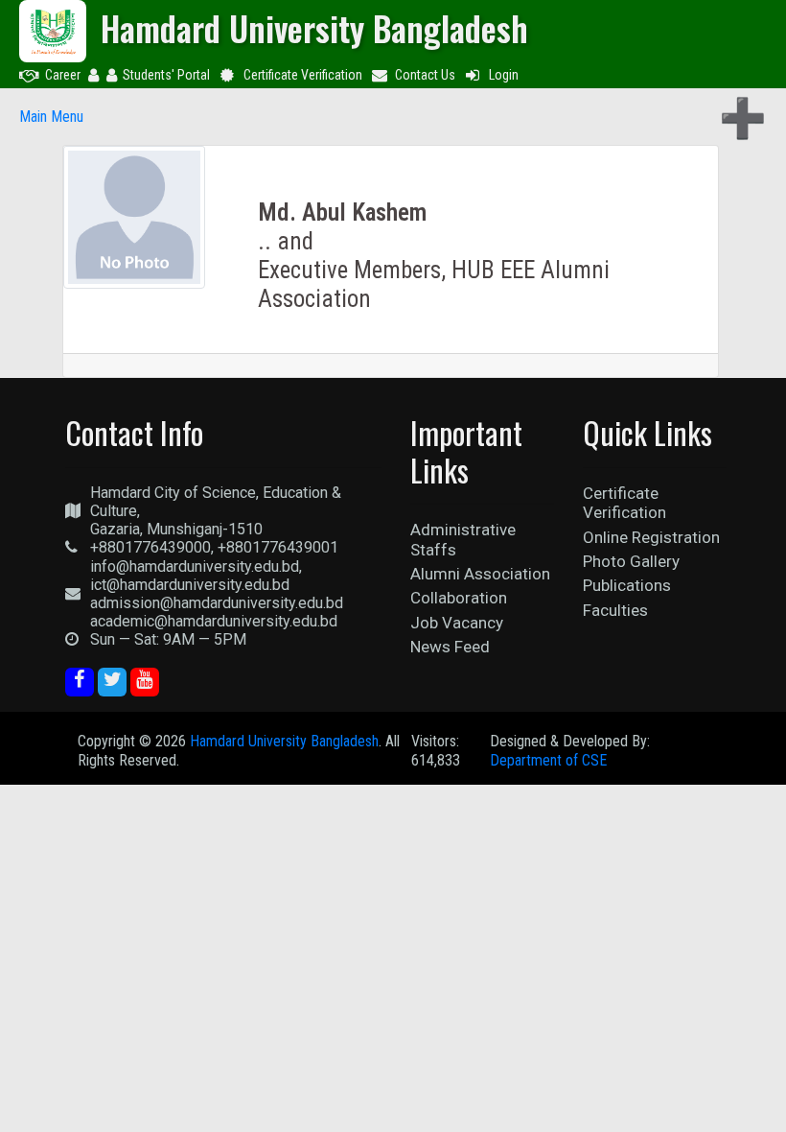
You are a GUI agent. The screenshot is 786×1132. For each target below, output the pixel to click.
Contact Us (425, 75)
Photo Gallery (631, 561)
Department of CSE (548, 760)
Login (504, 75)
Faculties (615, 610)
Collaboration (458, 597)
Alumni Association (480, 573)
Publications (627, 585)
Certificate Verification (302, 75)
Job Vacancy (456, 622)
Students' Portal (166, 75)
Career (63, 75)
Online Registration (651, 537)
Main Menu (51, 116)
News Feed (450, 646)
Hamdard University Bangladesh (284, 741)
